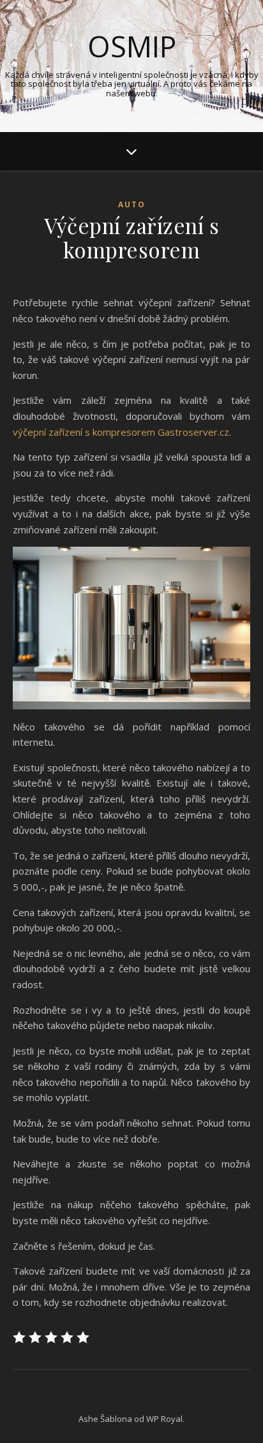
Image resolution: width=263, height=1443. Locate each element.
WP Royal (164, 1419)
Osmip (131, 46)
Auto (132, 204)
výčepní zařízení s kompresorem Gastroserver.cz (121, 432)
